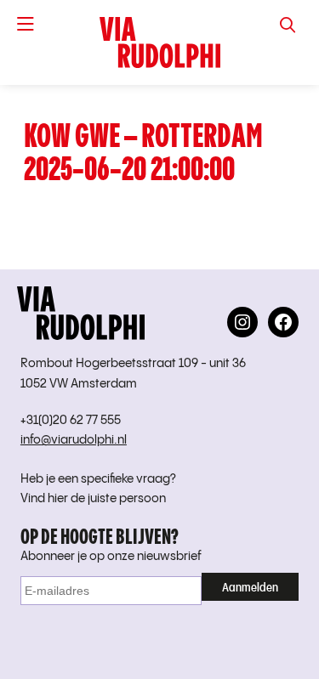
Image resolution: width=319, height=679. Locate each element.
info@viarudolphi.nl (73, 440)
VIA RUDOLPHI (159, 42)
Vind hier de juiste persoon (93, 499)
